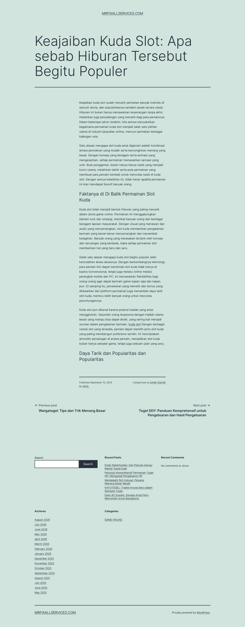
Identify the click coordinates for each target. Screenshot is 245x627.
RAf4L (86, 386)
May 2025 (41, 592)
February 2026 (43, 548)
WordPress (203, 612)
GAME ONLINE (158, 382)
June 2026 (41, 529)
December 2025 (44, 558)
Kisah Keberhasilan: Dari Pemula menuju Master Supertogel (128, 467)
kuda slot (135, 324)
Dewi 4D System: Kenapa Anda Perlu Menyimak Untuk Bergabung (126, 497)
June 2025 (41, 587)
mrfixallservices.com (122, 13)
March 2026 (42, 543)
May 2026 (41, 534)
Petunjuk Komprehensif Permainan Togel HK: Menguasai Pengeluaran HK (129, 474)
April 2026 (41, 539)
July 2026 (40, 524)
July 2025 (40, 582)
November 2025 (44, 563)
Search (39, 457)
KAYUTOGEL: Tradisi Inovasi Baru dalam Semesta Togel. (129, 489)
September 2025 (45, 573)
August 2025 (42, 578)
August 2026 (42, 519)
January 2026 (43, 553)
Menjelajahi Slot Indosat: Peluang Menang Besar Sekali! (124, 482)
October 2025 (43, 568)
